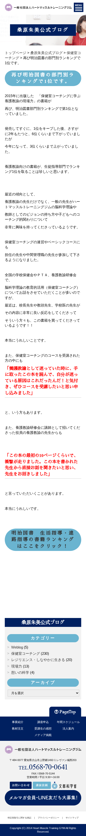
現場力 (16, 666)
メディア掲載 (43, 735)
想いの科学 (20, 672)
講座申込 (43, 722)
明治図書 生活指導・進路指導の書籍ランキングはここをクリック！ (42, 539)
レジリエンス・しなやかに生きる (38, 660)
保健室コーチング (25, 653)
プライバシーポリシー (48, 818)
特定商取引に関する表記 (19, 818)
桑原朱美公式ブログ (43, 622)
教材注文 (17, 728)
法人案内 (68, 728)
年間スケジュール (68, 722)
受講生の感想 (43, 728)
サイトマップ (72, 818)
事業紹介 (17, 722)
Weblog (17, 647)
